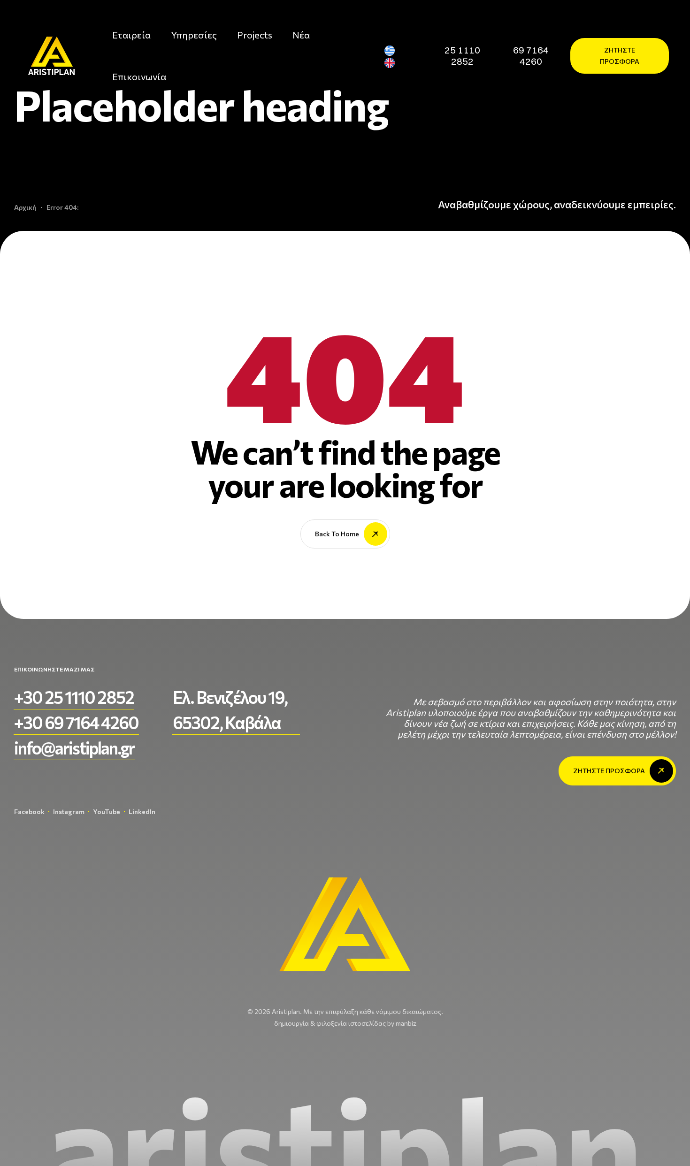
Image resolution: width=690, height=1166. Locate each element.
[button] (462, 56)
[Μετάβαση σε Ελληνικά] (393, 50)
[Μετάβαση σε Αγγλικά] (393, 63)
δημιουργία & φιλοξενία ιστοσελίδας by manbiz (345, 1023)
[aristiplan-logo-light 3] (51, 56)
